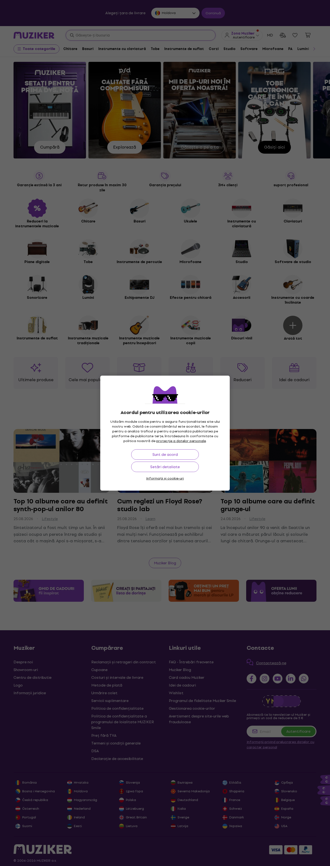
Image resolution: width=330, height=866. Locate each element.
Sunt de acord (165, 454)
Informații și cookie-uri (165, 478)
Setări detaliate (165, 467)
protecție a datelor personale (181, 441)
